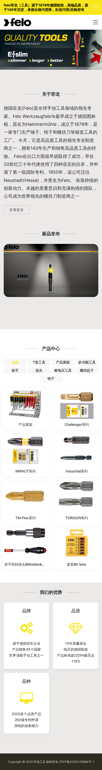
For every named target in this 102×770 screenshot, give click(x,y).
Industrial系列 (77, 471)
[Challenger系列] (77, 408)
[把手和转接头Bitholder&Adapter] (25, 548)
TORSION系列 (76, 518)
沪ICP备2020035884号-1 (76, 762)
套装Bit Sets (76, 564)
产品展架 (25, 424)
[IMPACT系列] (25, 455)
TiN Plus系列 (25, 518)
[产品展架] (25, 408)
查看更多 (16, 210)
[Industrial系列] (77, 455)
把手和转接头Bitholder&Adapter (26, 564)
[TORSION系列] (77, 502)
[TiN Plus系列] (25, 502)
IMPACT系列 (25, 471)
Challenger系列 (77, 424)
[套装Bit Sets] (77, 548)
